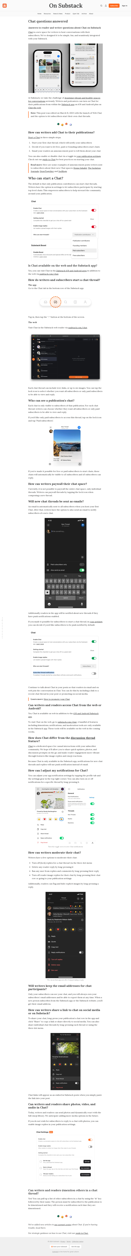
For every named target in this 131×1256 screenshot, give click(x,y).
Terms (69, 1241)
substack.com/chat (67, 722)
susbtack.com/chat (48, 274)
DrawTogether (47, 171)
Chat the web (34, 107)
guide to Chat (48, 159)
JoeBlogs (62, 171)
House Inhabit (80, 168)
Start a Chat (34, 137)
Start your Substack (60, 1247)
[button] (39, 13)
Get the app (75, 1247)
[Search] (101, 6)
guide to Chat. (82, 1233)
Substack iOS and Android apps (71, 270)
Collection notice (77, 1241)
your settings (96, 621)
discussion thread (83, 738)
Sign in (124, 6)
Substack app (68, 104)
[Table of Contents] (2, 628)
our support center (62, 1224)
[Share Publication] (106, 6)
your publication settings (88, 156)
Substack (55, 1252)
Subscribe (114, 6)
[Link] (25, 27)
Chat (30, 32)
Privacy (62, 1241)
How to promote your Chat (57, 699)
